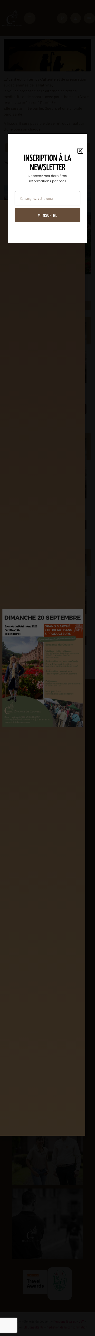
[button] (80, 150)
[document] (47, 668)
